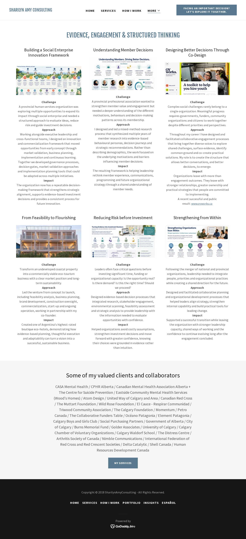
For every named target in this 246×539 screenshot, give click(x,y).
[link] (30, 10)
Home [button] (74, 503)
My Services (123, 463)
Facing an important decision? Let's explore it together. (207, 10)
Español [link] (169, 503)
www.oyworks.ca (201, 203)
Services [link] (108, 11)
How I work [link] (131, 11)
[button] (154, 10)
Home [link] (90, 11)
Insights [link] (151, 503)
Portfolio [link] (131, 503)
